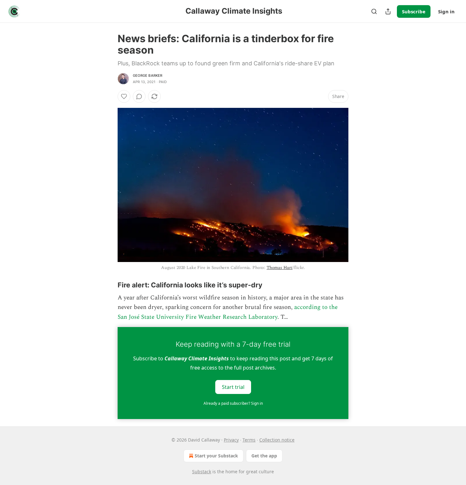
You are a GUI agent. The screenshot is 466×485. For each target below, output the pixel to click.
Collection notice (276, 440)
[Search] (374, 11)
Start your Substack (216, 456)
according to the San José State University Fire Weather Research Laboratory (228, 312)
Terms (249, 440)
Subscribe (413, 11)
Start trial (233, 386)
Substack (201, 472)
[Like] (124, 96)
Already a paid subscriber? (233, 403)
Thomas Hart (279, 267)
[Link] (109, 285)
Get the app (264, 456)
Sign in (446, 11)
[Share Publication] (388, 11)
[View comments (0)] (139, 96)
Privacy (231, 440)
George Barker (148, 75)
